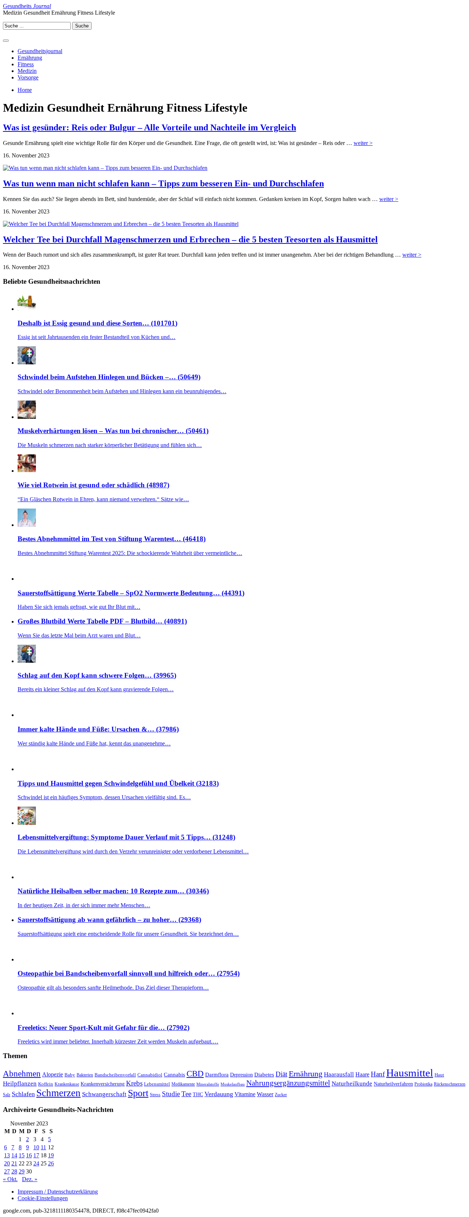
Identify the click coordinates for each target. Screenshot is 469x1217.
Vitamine (244, 1094)
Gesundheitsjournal (40, 51)
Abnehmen (22, 1073)
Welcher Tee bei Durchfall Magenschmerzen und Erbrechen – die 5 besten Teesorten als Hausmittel (190, 239)
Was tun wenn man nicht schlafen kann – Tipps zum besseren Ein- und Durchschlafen (163, 183)
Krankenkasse (67, 1084)
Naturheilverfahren (393, 1084)
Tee (186, 1094)
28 (14, 1171)
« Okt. (10, 1179)
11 (43, 1147)
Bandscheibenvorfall (115, 1075)
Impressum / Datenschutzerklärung (58, 1191)
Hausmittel (409, 1073)
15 (22, 1155)
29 (22, 1171)
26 (51, 1163)
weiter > (363, 143)
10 (36, 1147)
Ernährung (30, 58)
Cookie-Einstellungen (43, 1198)
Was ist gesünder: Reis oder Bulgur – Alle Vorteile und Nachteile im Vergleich (149, 127)
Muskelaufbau (233, 1084)
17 (36, 1155)
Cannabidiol (149, 1075)
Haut (439, 1075)
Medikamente (183, 1084)
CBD (195, 1073)
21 (14, 1163)
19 (51, 1155)
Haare (362, 1074)
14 (14, 1155)
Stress (155, 1095)
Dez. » (29, 1179)
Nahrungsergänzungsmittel (288, 1083)
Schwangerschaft (104, 1094)
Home (25, 90)
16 (29, 1155)
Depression (241, 1075)
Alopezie (52, 1074)
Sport (138, 1093)
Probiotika (423, 1084)
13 (7, 1155)
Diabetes (264, 1074)
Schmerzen (58, 1092)
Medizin (27, 71)
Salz (6, 1095)
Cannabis (174, 1074)
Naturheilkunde (352, 1083)
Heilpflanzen (20, 1083)
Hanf (378, 1074)
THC (198, 1094)
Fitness (26, 64)
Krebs (134, 1083)
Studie (171, 1094)
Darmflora (217, 1074)
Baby (69, 1075)
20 (7, 1163)
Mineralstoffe (207, 1084)
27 (7, 1171)
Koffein (45, 1084)
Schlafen (23, 1094)
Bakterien (85, 1075)
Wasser (265, 1094)
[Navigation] (6, 41)
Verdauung (218, 1094)
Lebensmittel (157, 1084)
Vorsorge (28, 77)
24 (36, 1163)
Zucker (281, 1094)
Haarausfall (339, 1074)
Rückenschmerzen (449, 1084)
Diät (281, 1074)
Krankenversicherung (103, 1084)
